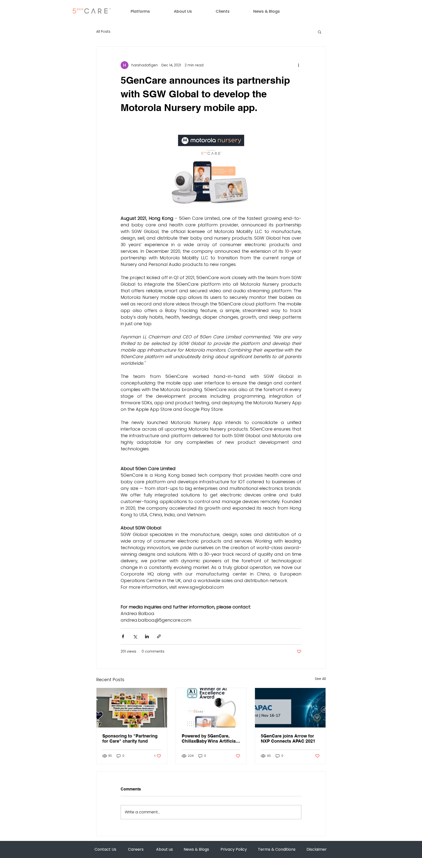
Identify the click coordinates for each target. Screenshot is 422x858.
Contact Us (105, 849)
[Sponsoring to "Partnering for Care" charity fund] (131, 707)
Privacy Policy (234, 849)
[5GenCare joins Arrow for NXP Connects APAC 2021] (290, 707)
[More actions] (298, 65)
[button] (140, 11)
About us (164, 849)
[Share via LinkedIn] (147, 636)
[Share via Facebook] (123, 636)
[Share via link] (159, 636)
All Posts (103, 31)
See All (320, 678)
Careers (136, 849)
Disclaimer (316, 849)
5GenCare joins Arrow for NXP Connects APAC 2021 (288, 738)
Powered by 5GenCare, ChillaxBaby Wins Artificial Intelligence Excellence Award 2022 (209, 738)
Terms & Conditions (276, 849)
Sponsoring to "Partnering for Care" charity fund (130, 738)
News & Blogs (196, 849)
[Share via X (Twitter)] (135, 636)
